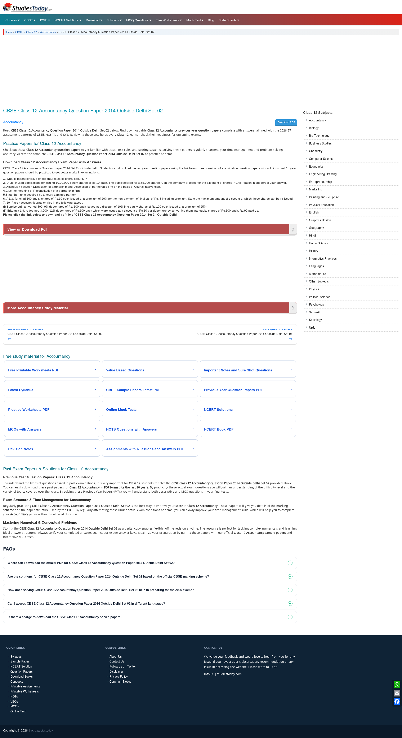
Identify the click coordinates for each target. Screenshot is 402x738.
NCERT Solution (21, 666)
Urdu (312, 327)
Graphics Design (320, 220)
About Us (116, 656)
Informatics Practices (323, 258)
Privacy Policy (119, 676)
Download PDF (286, 122)
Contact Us (117, 661)
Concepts (16, 681)
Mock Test (193, 20)
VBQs (14, 701)
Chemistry (315, 151)
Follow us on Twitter (123, 666)
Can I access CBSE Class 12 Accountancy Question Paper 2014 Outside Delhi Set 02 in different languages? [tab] (86, 603)
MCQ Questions (137, 20)
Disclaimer (116, 671)
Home (8, 32)
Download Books (21, 676)
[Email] (397, 693)
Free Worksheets (167, 20)
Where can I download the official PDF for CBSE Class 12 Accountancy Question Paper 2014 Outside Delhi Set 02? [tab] (91, 563)
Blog (211, 20)
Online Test (18, 711)
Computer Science (321, 158)
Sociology (315, 320)
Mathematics (317, 274)
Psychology (316, 304)
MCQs (14, 706)
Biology (314, 128)
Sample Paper (19, 661)
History (313, 251)
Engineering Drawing (323, 174)
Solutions (113, 20)
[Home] (27, 7)
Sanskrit (314, 312)
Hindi (312, 235)
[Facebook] (397, 701)
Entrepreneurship (320, 182)
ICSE (43, 20)
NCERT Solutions (66, 20)
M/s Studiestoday (42, 730)
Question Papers (21, 671)
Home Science (318, 243)
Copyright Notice (120, 681)
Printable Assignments (25, 686)
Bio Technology (319, 135)
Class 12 (31, 32)
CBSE (28, 20)
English (314, 212)
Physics (314, 289)
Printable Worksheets (24, 691)
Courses (11, 20)
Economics (316, 166)
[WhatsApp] (397, 685)
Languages (316, 266)
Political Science (319, 297)
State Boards (227, 20)
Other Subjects (319, 281)
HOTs (14, 696)
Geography (316, 227)
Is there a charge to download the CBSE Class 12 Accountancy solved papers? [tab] (65, 617)
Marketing (315, 189)
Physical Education (321, 205)
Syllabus (16, 656)
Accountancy (48, 32)
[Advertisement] (128, 69)
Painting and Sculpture (324, 197)
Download (92, 20)
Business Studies (320, 143)
